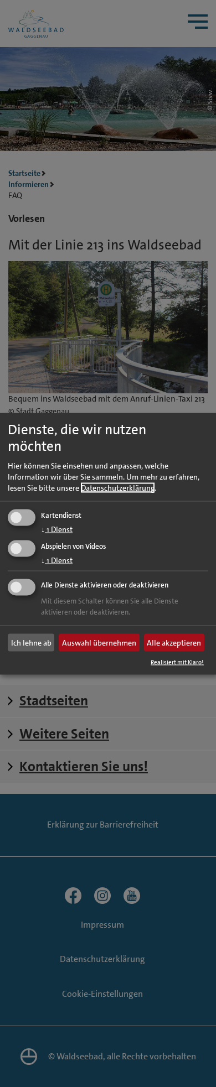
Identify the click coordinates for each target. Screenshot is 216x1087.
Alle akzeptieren (174, 643)
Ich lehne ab (31, 643)
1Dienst (57, 529)
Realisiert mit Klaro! (177, 662)
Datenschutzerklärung (118, 487)
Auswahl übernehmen (99, 643)
